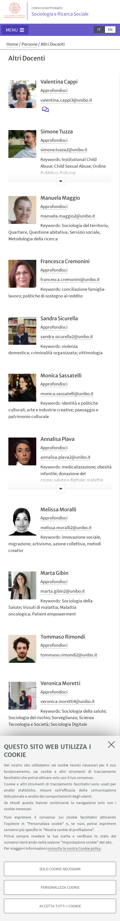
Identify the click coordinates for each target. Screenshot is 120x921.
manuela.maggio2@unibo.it (67, 216)
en (110, 29)
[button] (14, 30)
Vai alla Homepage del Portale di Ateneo (14, 11)
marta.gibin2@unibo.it (62, 591)
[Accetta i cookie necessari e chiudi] (111, 744)
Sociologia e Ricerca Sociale (60, 11)
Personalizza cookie (60, 887)
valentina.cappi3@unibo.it (66, 100)
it (99, 29)
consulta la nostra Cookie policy (74, 848)
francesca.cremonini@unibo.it (70, 279)
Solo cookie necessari (60, 868)
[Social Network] (45, 109)
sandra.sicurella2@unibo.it (66, 336)
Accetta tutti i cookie (60, 905)
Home (12, 44)
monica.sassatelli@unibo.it (66, 393)
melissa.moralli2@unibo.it (66, 527)
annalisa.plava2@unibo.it (65, 457)
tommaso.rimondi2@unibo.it (68, 655)
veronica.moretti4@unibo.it (67, 701)
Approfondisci (54, 90)
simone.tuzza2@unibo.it (63, 149)
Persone (29, 44)
